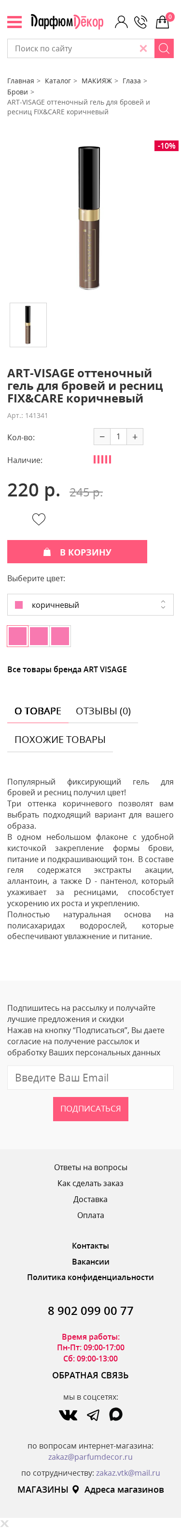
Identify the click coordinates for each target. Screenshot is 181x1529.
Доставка (90, 1199)
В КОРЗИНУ (85, 552)
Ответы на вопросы (90, 1167)
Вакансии (91, 1261)
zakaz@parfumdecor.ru (90, 1457)
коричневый (54, 605)
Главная (20, 80)
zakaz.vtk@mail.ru (128, 1472)
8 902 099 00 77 (91, 1310)
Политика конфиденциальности (90, 1277)
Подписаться (90, 1108)
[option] (90, 218)
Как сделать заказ (90, 1183)
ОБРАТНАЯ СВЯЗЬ (90, 1375)
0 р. (171, 17)
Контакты (90, 1245)
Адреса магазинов (124, 1489)
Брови (17, 91)
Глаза (132, 80)
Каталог (58, 80)
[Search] (164, 48)
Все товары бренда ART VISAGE (67, 669)
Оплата (90, 1215)
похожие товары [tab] (60, 739)
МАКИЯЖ (97, 80)
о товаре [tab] (37, 710)
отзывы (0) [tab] (103, 710)
